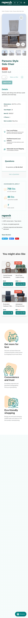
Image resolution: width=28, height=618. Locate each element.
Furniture (7, 11)
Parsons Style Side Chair (18, 11)
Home (3, 11)
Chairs (11, 11)
